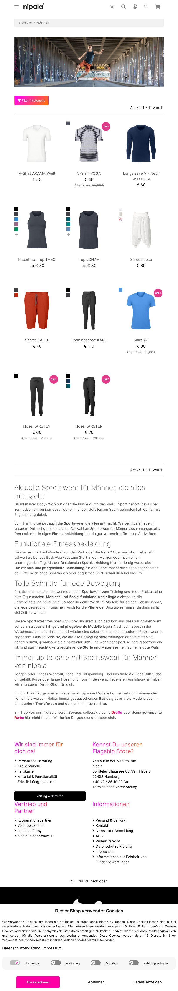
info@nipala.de (42, 782)
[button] (123, 7)
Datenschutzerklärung (114, 846)
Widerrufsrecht (108, 841)
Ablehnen (96, 982)
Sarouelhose (141, 259)
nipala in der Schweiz (35, 836)
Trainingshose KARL (89, 340)
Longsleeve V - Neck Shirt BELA (141, 176)
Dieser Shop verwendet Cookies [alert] (89, 910)
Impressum (105, 851)
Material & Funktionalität (37, 776)
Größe (116, 712)
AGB (99, 836)
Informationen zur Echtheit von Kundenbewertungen (121, 859)
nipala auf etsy (30, 830)
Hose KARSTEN (37, 426)
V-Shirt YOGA (89, 173)
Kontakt (102, 825)
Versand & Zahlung (111, 820)
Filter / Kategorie (33, 100)
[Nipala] (34, 7)
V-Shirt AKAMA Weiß (37, 173)
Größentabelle (29, 766)
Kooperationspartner (34, 820)
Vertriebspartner (31, 825)
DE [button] (112, 7)
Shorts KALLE (37, 340)
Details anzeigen (147, 982)
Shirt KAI (141, 340)
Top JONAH (89, 259)
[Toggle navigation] (16, 5)
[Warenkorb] (158, 7)
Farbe (19, 717)
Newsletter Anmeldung (114, 830)
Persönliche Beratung (35, 761)
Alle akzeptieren (37, 982)
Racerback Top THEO (37, 259)
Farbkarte (26, 771)
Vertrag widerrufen (50, 796)
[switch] (15, 962)
